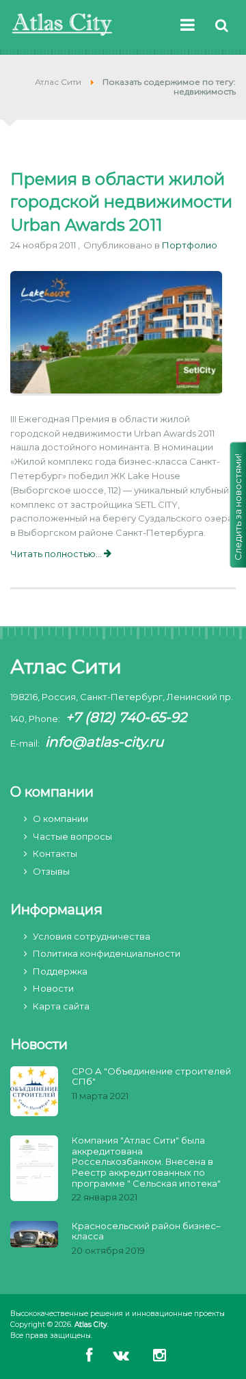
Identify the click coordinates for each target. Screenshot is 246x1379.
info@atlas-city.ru (104, 742)
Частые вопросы (72, 836)
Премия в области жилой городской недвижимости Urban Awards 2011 (121, 202)
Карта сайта (61, 1006)
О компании (60, 818)
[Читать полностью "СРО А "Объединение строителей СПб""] (34, 1092)
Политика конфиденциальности (106, 953)
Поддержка (60, 971)
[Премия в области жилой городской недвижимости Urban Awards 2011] (116, 334)
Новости (53, 988)
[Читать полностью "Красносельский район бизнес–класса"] (34, 1235)
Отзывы (51, 871)
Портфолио (189, 245)
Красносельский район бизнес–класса (146, 1231)
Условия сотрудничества (91, 936)
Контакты (55, 853)
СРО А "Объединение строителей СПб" (151, 1076)
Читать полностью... (57, 553)
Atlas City (90, 1324)
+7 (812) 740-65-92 (126, 717)
